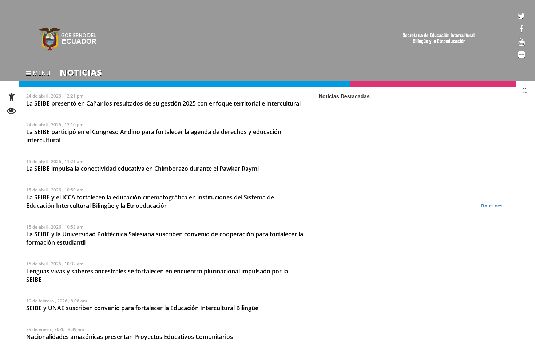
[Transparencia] (11, 111)
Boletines (491, 205)
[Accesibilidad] (11, 98)
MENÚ (41, 72)
